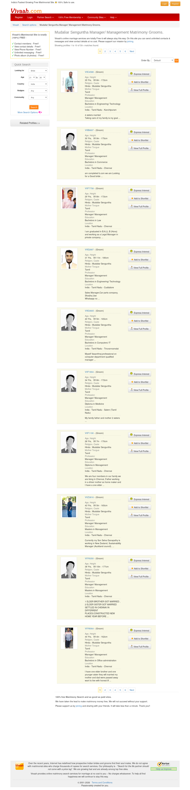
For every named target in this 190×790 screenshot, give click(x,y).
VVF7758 (89, 188)
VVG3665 (89, 310)
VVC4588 (89, 71)
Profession (90, 94)
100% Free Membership (69, 17)
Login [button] (164, 3)
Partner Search (44, 17)
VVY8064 (89, 628)
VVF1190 (89, 433)
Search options (29, 24)
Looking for (19, 70)
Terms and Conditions (102, 782)
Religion (20, 90)
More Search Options (28, 112)
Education (89, 100)
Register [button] (175, 3)
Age (22, 77)
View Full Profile (141, 90)
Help (112, 17)
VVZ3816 (89, 497)
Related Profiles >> (30, 123)
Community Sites (96, 17)
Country (20, 83)
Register (19, 17)
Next (132, 51)
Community (19, 97)
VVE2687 (89, 249)
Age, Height (90, 77)
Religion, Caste (92, 83)
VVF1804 (89, 371)
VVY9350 (89, 558)
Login (30, 17)
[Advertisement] (30, 185)
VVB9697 (89, 130)
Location (89, 106)
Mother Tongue (92, 88)
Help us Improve (163, 768)
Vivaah (16, 24)
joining (130, 41)
